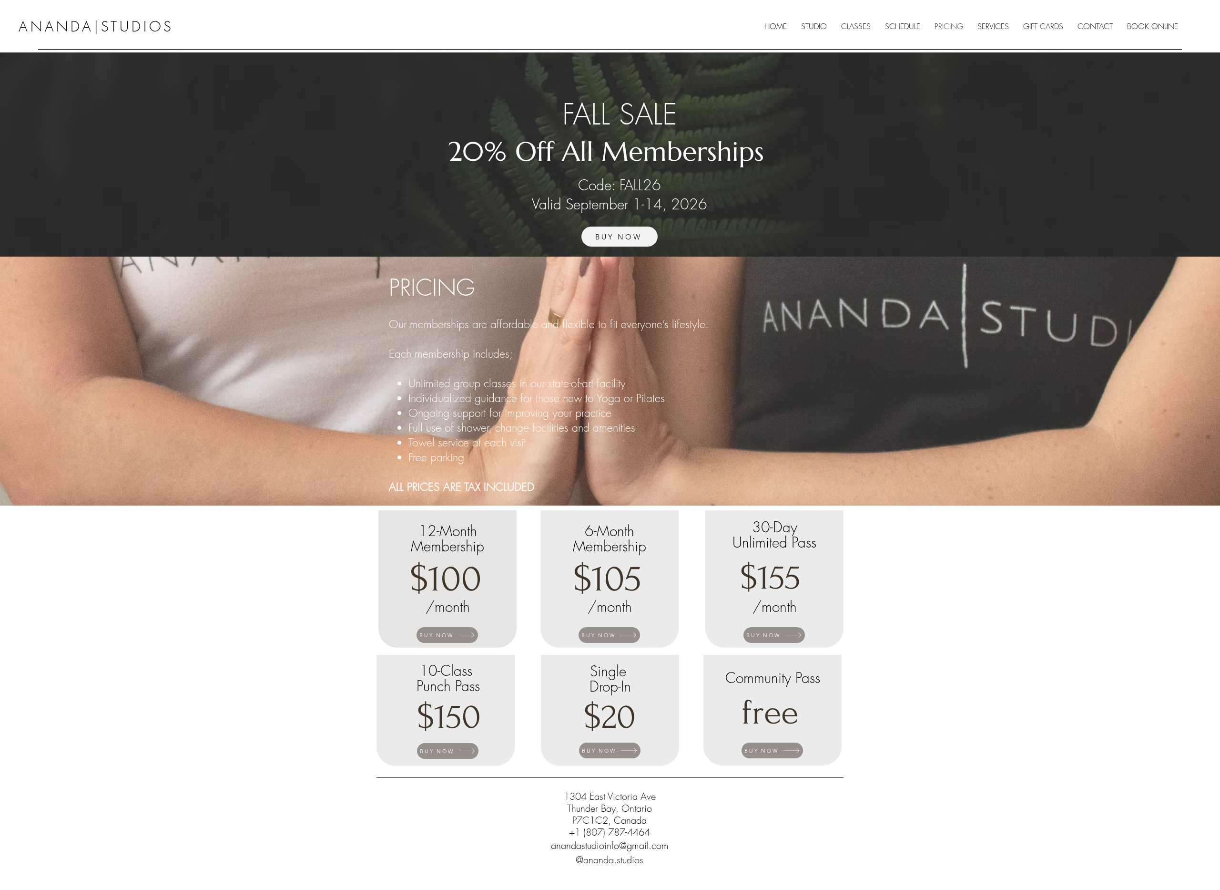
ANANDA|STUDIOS (96, 26)
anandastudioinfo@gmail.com (610, 845)
